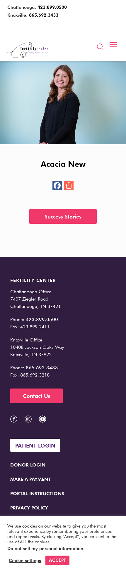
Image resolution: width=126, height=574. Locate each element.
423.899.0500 (52, 7)
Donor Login (27, 465)
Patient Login (35, 446)
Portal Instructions (37, 493)
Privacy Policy (29, 508)
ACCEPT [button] (57, 560)
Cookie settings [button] (25, 560)
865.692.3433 (43, 15)
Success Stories (63, 217)
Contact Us (36, 396)
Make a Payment (30, 479)
